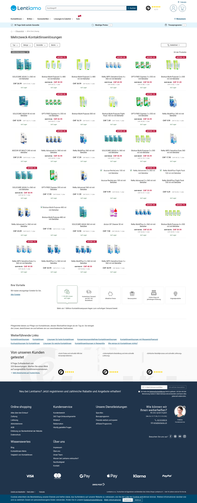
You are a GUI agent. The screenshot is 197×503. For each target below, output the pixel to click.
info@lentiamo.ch (160, 423)
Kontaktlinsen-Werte (18, 451)
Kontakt (56, 465)
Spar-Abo (99, 412)
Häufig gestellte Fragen (62, 427)
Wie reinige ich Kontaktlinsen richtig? (123, 343)
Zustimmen (128, 500)
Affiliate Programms (104, 423)
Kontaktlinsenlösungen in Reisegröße (90, 343)
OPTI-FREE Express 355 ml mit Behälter (53, 188)
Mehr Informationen (112, 500)
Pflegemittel (19, 31)
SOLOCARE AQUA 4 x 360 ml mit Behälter (113, 152)
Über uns (56, 451)
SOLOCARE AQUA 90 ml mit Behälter (24, 115)
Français (183, 2)
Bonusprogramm (102, 416)
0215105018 (162, 420)
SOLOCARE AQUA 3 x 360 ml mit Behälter (23, 188)
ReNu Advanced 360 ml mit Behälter (84, 188)
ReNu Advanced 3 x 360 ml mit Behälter (143, 181)
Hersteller (39, 45)
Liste (127, 497)
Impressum (57, 447)
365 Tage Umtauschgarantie (64, 416)
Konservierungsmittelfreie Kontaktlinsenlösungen (97, 339)
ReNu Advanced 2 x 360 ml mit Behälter (24, 225)
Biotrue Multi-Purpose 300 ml (83, 114)
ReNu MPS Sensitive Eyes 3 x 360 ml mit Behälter (24, 262)
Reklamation (58, 423)
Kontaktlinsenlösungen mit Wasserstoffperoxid (139, 339)
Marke (53, 45)
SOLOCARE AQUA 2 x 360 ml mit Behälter (23, 78)
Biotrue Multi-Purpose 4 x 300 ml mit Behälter (173, 225)
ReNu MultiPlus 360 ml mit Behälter (83, 152)
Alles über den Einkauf (19, 412)
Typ (14, 45)
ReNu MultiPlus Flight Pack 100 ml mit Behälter (173, 181)
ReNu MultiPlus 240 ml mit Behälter (173, 115)
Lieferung (14, 420)
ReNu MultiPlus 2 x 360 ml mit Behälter (53, 262)
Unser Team (58, 454)
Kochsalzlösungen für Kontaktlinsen (25, 343)
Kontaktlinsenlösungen (20, 339)
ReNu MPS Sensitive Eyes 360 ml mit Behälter (173, 152)
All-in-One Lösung (18, 52)
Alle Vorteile (15, 294)
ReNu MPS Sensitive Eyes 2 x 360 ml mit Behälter (113, 262)
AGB (12, 427)
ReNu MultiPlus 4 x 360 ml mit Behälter (143, 225)
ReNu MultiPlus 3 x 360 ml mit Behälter (83, 262)
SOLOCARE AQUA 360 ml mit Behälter (83, 225)
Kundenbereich (59, 412)
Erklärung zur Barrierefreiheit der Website (26, 431)
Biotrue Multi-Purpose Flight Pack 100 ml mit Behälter (113, 115)
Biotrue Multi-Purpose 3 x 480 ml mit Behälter (54, 78)
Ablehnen (138, 500)
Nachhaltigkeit (59, 462)
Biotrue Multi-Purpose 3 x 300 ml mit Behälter (143, 152)
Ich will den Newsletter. (177, 387)
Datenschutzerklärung (93, 500)
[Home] (12, 31)
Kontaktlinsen (38, 339)
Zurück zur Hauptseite (18, 492)
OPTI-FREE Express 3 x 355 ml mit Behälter (143, 78)
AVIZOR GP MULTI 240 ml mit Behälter (24, 152)
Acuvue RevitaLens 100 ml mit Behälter (113, 181)
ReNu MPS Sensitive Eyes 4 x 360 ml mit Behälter (113, 78)
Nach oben (30, 492)
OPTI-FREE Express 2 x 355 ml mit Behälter (143, 115)
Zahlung (14, 416)
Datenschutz (16, 434)
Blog (12, 447)
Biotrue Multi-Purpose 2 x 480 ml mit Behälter (83, 78)
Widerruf (56, 420)
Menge (26, 45)
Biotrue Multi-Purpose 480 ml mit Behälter (53, 218)
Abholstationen (17, 423)
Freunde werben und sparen (106, 420)
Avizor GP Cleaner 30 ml (113, 224)
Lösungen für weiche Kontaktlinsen (57, 343)
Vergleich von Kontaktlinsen (21, 454)
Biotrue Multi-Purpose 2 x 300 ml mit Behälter (173, 78)
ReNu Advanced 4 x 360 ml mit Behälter (53, 152)
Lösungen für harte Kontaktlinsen (60, 339)
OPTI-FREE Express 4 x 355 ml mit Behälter (54, 115)
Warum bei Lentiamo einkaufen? (66, 458)
